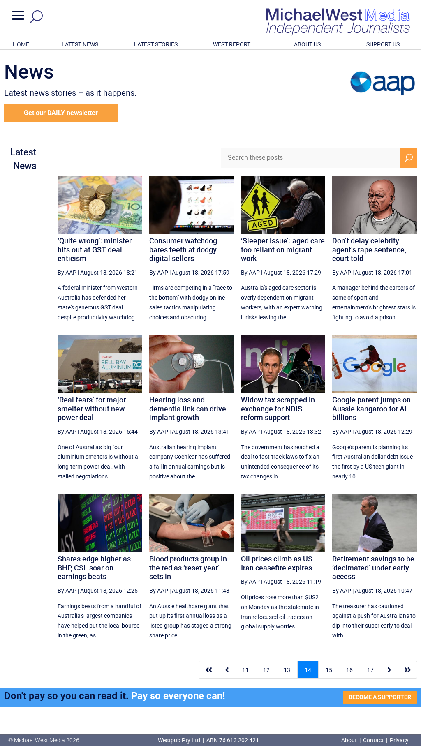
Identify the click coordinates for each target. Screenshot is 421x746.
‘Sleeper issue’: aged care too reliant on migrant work (283, 249)
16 (349, 670)
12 (266, 670)
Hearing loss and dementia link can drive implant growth (187, 408)
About (349, 740)
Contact (373, 740)
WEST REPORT (231, 44)
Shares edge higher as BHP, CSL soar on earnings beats (94, 567)
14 (308, 670)
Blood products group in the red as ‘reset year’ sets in (188, 567)
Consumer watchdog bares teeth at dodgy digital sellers (183, 249)
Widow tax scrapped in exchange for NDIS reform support (278, 408)
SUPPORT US (383, 44)
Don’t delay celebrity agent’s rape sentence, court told (369, 249)
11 (245, 670)
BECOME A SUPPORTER (380, 697)
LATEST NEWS (80, 44)
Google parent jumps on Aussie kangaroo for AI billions (371, 408)
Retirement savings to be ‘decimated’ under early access (373, 567)
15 (329, 670)
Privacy (399, 740)
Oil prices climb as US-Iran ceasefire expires (278, 563)
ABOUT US (307, 44)
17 (370, 670)
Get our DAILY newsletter (61, 113)
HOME (21, 44)
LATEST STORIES (156, 44)
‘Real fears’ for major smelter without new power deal (92, 408)
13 (287, 670)
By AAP (67, 272)
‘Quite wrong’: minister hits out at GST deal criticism (95, 249)
